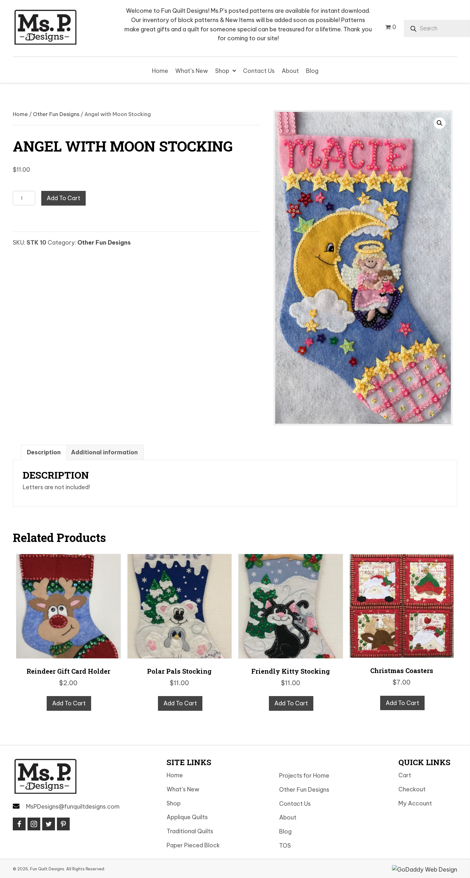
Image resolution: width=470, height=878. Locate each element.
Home (20, 114)
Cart (404, 775)
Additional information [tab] (104, 452)
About (287, 817)
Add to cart (63, 198)
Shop (174, 803)
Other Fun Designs (56, 114)
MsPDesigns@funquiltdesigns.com (73, 806)
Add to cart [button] (69, 703)
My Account (415, 803)
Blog (285, 831)
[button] (439, 123)
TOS (285, 845)
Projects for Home (304, 775)
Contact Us (295, 803)
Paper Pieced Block (193, 845)
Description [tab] (44, 452)
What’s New (183, 789)
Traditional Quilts (190, 831)
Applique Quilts (187, 817)
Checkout (412, 789)
